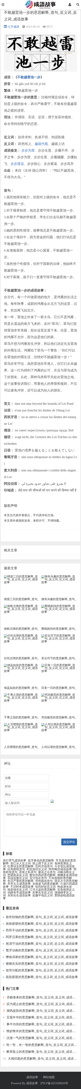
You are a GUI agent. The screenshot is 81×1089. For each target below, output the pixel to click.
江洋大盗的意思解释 (42, 889)
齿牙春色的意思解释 (41, 860)
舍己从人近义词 (20, 863)
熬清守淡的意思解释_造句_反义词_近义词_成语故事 (42, 943)
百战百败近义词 (17, 878)
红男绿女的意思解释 (20, 866)
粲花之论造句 (47, 872)
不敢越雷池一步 (28, 77)
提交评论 (69, 842)
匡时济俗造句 (44, 866)
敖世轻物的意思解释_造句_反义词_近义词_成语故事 (42, 917)
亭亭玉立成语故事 (19, 883)
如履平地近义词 (42, 895)
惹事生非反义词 (42, 892)
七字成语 (13, 26)
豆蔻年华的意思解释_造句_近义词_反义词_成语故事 (42, 1017)
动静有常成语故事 (19, 892)
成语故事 (32, 1077)
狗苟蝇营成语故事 (60, 869)
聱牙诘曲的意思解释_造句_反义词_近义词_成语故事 (42, 950)
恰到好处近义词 (45, 886)
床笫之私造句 (28, 872)
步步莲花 (17, 164)
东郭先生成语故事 (19, 895)
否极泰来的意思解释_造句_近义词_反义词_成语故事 (43, 997)
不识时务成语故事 (22, 886)
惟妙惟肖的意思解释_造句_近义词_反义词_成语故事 (42, 1031)
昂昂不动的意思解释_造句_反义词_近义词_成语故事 (42, 930)
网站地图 (49, 1077)
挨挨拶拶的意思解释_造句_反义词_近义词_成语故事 (42, 923)
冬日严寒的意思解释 (20, 880)
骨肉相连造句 (44, 880)
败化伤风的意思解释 (42, 875)
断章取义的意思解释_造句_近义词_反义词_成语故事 (42, 1051)
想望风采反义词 (17, 875)
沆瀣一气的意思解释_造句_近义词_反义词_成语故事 (42, 1038)
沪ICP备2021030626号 (54, 1083)
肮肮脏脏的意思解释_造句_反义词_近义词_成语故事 (42, 977)
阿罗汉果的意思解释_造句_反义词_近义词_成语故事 (42, 937)
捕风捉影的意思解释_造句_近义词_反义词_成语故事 (43, 1010)
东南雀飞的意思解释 (45, 883)
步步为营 (28, 150)
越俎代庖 (41, 144)
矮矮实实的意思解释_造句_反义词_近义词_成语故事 (42, 963)
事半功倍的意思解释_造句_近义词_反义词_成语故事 (42, 1024)
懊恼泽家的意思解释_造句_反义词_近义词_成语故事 (42, 957)
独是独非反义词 (17, 889)
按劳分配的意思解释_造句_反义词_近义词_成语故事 (42, 970)
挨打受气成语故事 (14, 860)
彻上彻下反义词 (42, 863)
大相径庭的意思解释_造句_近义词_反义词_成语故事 (44, 1058)
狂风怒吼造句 (16, 869)
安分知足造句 (38, 878)
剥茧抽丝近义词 (37, 869)
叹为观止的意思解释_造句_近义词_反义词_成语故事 (43, 1004)
